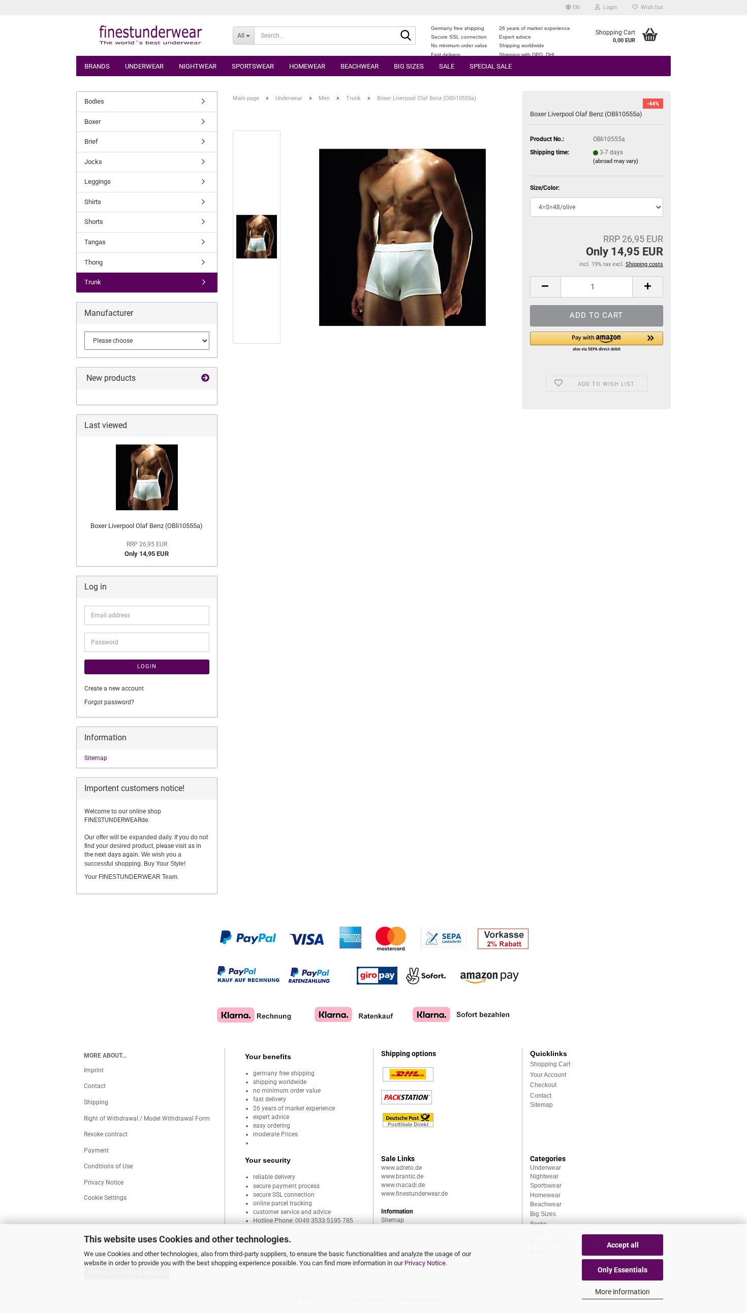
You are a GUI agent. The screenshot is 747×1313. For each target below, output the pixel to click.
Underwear (144, 66)
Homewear (307, 66)
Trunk (92, 282)
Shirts (92, 202)
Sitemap (95, 758)
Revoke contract (106, 1134)
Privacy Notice (425, 1263)
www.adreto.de (401, 1167)
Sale (446, 66)
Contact (95, 1086)
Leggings (97, 181)
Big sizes (409, 66)
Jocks (93, 162)
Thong (93, 262)
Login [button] (608, 7)
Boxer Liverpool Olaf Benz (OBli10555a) (146, 526)
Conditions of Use (108, 1166)
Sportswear (253, 66)
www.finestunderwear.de (414, 1193)
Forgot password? (109, 702)
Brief (91, 141)
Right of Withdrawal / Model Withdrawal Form (147, 1118)
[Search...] (406, 36)
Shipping (96, 1102)
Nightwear (197, 66)
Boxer (92, 121)
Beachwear (359, 66)
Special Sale (491, 66)
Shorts (93, 221)
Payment (96, 1150)
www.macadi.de (403, 1185)
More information (622, 1292)
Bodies (94, 101)
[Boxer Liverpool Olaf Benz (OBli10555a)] (402, 236)
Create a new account (114, 688)
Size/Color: (544, 187)
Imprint (94, 1070)
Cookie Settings (105, 1197)
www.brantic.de (402, 1176)
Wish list (650, 7)
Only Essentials (622, 1270)
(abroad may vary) (615, 161)
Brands (97, 66)
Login (147, 666)
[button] (572, 7)
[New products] (205, 378)
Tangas (95, 242)
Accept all (623, 1245)
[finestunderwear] (150, 35)
